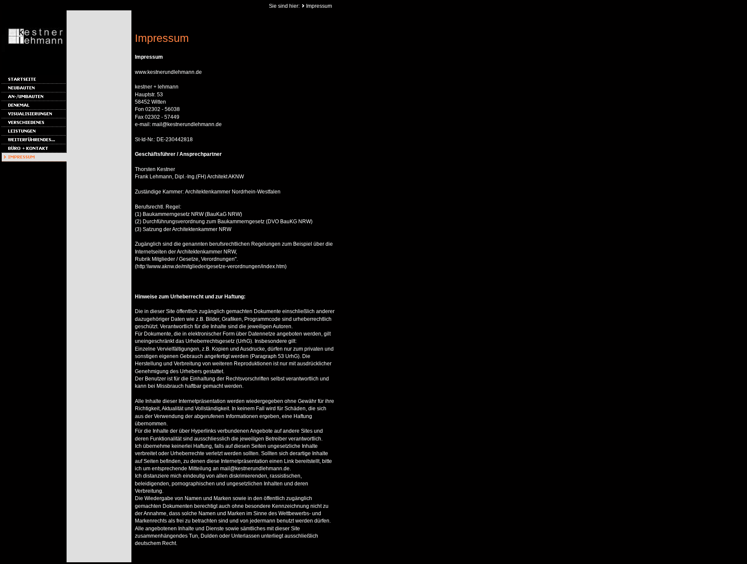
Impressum (319, 6)
